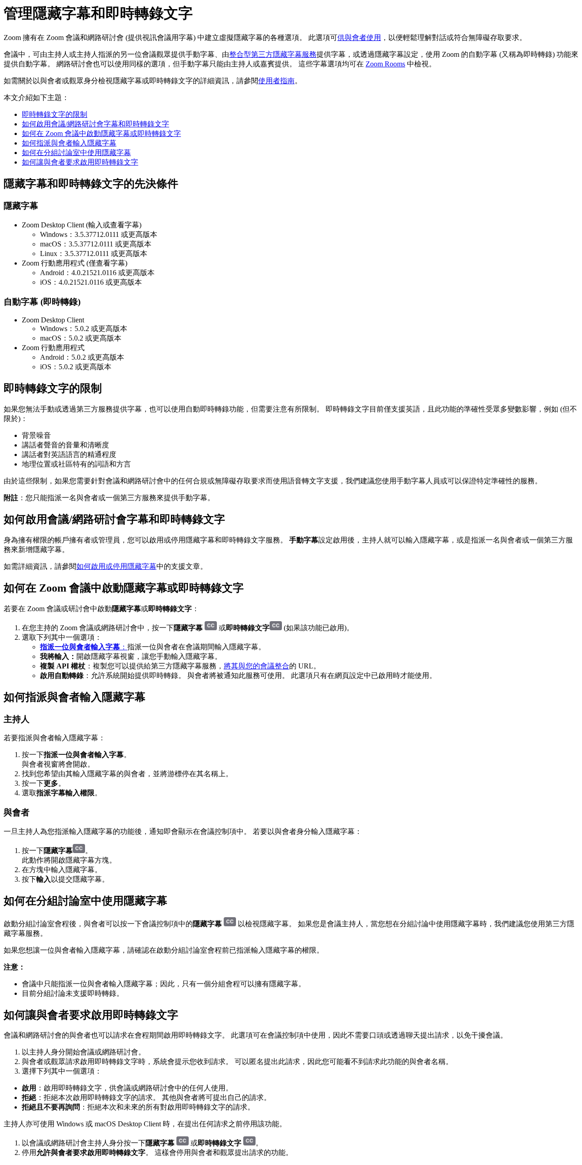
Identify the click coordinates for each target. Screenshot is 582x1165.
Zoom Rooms (385, 64)
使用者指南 (276, 81)
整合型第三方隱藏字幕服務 (272, 54)
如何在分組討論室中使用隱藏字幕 (76, 152)
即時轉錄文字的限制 (54, 114)
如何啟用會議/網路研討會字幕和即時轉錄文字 (95, 124)
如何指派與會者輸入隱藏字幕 (69, 143)
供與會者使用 (359, 37)
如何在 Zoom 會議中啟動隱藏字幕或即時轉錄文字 (101, 133)
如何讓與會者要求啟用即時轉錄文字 (80, 162)
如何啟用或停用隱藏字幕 (116, 566)
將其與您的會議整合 (256, 666)
